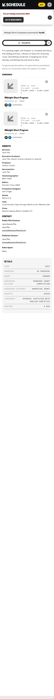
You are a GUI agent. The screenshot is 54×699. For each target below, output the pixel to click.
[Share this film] (49, 43)
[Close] (50, 17)
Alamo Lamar (28, 91)
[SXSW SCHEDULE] (13, 4)
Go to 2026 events (13, 19)
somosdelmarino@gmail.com (14, 230)
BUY (42, 5)
